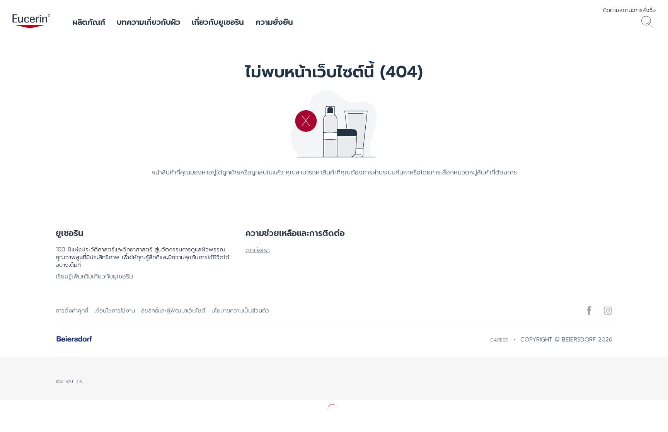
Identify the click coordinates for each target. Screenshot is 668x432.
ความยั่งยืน (274, 22)
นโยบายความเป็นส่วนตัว (240, 310)
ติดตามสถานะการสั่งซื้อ (629, 10)
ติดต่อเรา (257, 250)
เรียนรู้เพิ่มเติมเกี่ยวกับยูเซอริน (94, 276)
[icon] (589, 310)
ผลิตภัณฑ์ (88, 22)
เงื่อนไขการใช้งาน (114, 310)
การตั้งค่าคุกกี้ (72, 310)
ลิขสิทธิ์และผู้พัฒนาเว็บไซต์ (173, 310)
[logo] (31, 22)
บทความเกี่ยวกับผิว (148, 22)
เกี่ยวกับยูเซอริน (218, 22)
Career (499, 339)
